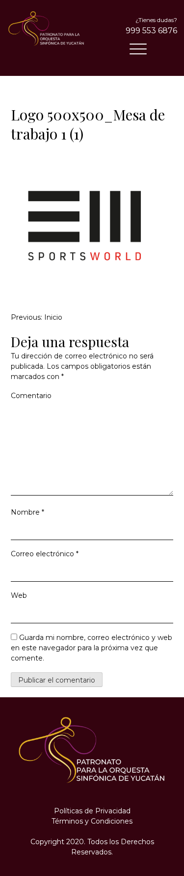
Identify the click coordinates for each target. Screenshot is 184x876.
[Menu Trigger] (138, 49)
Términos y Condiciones (92, 821)
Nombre (27, 512)
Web (19, 595)
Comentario (31, 395)
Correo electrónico (45, 553)
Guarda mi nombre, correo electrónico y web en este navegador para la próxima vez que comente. (91, 648)
